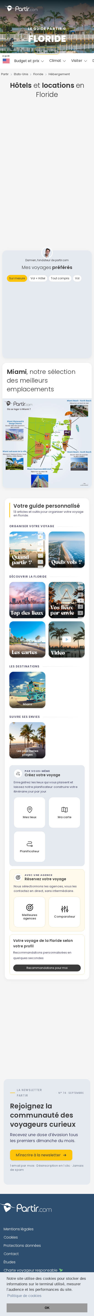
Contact (11, 1253)
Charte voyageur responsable (30, 1270)
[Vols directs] (67, 550)
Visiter (77, 60)
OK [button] (47, 1308)
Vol (77, 278)
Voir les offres (47, 51)
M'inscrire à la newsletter (38, 1155)
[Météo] (27, 550)
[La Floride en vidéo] (67, 639)
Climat (55, 60)
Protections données (22, 1245)
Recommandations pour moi (47, 968)
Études (10, 1262)
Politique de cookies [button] (24, 1296)
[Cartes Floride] (27, 639)
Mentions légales (19, 1229)
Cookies (11, 1237)
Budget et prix (27, 60)
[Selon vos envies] (67, 600)
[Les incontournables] (27, 600)
